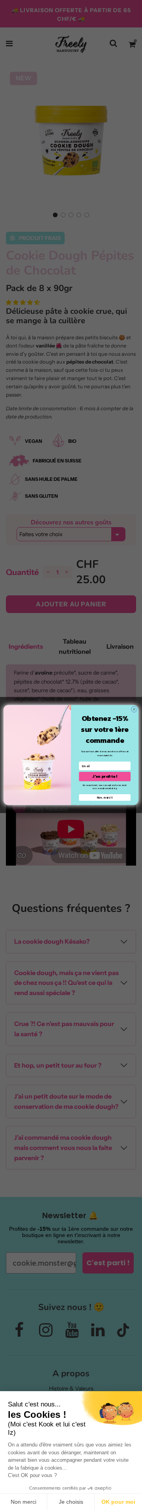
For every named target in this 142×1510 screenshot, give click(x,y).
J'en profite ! (104, 776)
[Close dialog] (134, 709)
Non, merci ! (105, 797)
